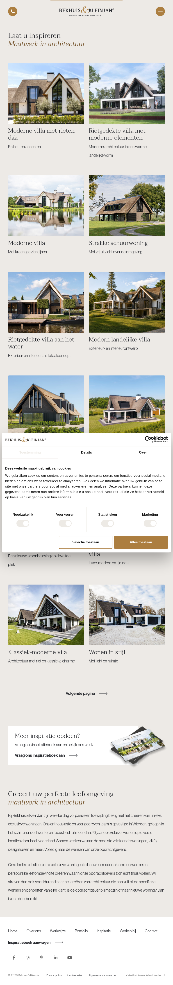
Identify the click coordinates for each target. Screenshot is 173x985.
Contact (151, 931)
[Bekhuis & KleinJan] (86, 11)
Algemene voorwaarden (103, 975)
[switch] (65, 523)
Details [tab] (86, 452)
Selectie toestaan (85, 542)
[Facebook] (13, 957)
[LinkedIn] (55, 957)
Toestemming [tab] (30, 452)
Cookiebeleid (75, 975)
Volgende (80, 693)
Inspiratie (104, 931)
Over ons (34, 931)
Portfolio (81, 931)
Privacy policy (54, 975)
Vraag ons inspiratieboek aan (40, 755)
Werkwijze (58, 931)
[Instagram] (27, 957)
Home (13, 931)
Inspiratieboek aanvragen (29, 942)
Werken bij (128, 931)
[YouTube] (69, 957)
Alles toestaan (141, 542)
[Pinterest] (41, 957)
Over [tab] (143, 452)
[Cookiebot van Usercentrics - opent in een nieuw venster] (148, 439)
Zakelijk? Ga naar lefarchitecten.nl (145, 975)
